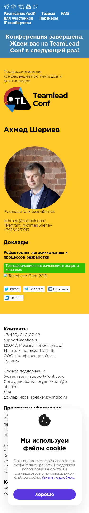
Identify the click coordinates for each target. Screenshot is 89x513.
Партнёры (48, 18)
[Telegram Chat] (7, 6)
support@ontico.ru (21, 340)
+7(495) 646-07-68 (22, 335)
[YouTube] (29, 6)
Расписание (14, 13)
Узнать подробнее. (58, 477)
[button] (12, 289)
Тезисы (48, 13)
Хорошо (44, 494)
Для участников (18, 18)
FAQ (65, 13)
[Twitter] (35, 6)
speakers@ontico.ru (49, 397)
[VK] (21, 6)
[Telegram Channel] (14, 6)
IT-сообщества (17, 23)
